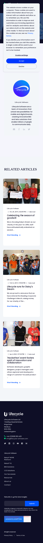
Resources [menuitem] (8, 478)
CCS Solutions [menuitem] (9, 470)
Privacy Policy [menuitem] (8, 535)
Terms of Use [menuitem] (20, 535)
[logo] (13, 414)
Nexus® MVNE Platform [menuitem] (9, 458)
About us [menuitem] (7, 481)
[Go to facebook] (19, 129)
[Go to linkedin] (24, 129)
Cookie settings (21, 55)
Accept (21, 61)
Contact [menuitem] (7, 485)
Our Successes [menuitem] (9, 474)
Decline (21, 66)
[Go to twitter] (29, 129)
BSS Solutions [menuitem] (9, 467)
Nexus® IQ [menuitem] (8, 463)
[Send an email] (13, 129)
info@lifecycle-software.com (17, 439)
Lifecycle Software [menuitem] (10, 453)
